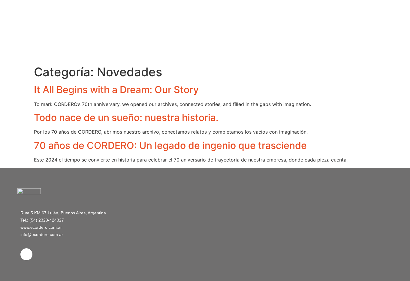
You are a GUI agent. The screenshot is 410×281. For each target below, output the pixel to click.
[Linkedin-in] (26, 254)
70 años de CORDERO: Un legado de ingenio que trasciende (170, 145)
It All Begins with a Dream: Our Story (116, 89)
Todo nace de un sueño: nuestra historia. (126, 117)
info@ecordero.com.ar (41, 234)
